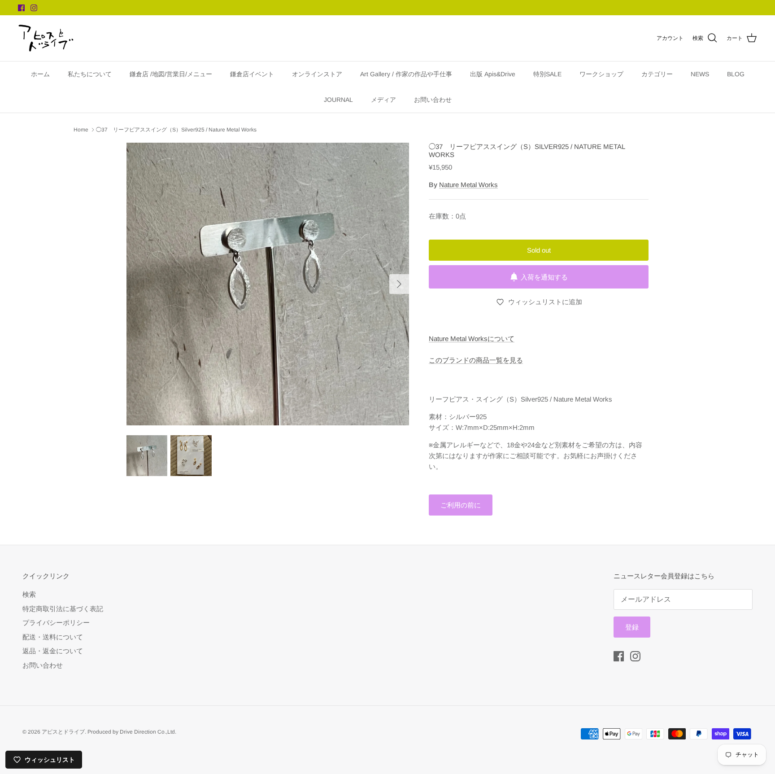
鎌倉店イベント (252, 74)
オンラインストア (317, 74)
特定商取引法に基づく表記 (62, 608)
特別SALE (547, 74)
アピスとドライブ (63, 732)
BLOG (736, 74)
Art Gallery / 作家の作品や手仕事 (406, 74)
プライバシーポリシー (56, 622)
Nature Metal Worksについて (471, 338)
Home (81, 130)
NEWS (700, 74)
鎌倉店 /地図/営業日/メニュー (171, 74)
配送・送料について (52, 637)
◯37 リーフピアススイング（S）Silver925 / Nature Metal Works (176, 130)
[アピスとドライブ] (46, 38)
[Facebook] (21, 7)
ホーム (40, 74)
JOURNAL (338, 99)
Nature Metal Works (468, 184)
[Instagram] (33, 7)
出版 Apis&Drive (492, 74)
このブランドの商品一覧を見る (476, 360)
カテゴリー (657, 74)
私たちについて (90, 74)
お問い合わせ (433, 99)
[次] (399, 284)
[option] (267, 284)
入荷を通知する (544, 277)
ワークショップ (601, 74)
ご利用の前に (460, 505)
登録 (632, 627)
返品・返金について (52, 651)
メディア (383, 99)
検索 (29, 594)
